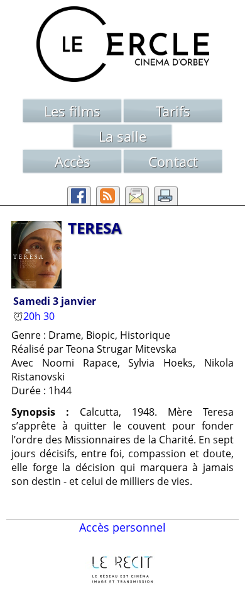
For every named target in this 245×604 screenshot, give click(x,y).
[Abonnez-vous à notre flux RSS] (108, 195)
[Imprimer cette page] (166, 195)
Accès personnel (122, 527)
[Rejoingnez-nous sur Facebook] (79, 195)
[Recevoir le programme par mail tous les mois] (137, 195)
